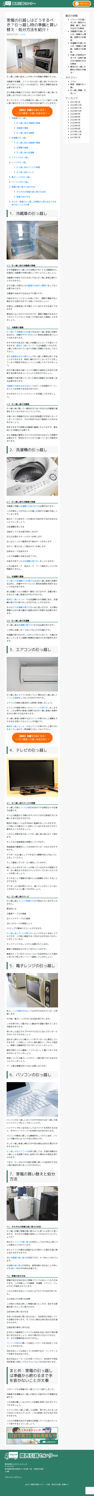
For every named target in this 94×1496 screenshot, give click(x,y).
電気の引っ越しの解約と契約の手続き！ (78, 69)
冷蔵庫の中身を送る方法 (17, 386)
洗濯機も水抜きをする (30, 506)
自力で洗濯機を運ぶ (19, 607)
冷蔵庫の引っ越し (19, 118)
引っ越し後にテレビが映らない (20, 933)
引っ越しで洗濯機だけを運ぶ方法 (21, 580)
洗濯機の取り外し (32, 561)
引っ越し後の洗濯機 (25, 152)
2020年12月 (76, 105)
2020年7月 (75, 119)
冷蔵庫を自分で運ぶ (19, 356)
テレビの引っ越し (19, 162)
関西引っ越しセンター (26, 345)
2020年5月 (75, 125)
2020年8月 (75, 116)
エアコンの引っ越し (20, 157)
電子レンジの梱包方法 (16, 1011)
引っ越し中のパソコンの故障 (19, 1151)
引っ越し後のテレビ (25, 172)
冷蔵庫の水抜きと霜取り (37, 285)
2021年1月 (75, 102)
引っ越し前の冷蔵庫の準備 (28, 123)
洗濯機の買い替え (14, 1265)
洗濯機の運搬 (22, 147)
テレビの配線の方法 (27, 900)
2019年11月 (76, 134)
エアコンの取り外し (41, 707)
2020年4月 (75, 128)
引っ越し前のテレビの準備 (28, 167)
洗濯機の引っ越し (19, 137)
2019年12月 (76, 131)
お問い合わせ (84, 3)
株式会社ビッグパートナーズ (16, 1464)
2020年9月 (75, 113)
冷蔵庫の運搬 (22, 128)
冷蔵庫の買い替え (18, 1257)
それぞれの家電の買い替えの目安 (31, 191)
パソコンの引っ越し (20, 182)
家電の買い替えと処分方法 (23, 187)
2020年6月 (75, 122)
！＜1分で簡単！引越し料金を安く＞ (32, 111)
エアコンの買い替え (21, 1242)
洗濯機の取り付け (26, 625)
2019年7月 (75, 137)
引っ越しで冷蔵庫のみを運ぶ (19, 331)
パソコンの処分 (13, 1343)
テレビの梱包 (26, 807)
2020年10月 (76, 111)
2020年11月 (76, 108)
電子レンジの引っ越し (21, 177)
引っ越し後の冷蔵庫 (25, 133)
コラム (23, 34)
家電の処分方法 (23, 196)
